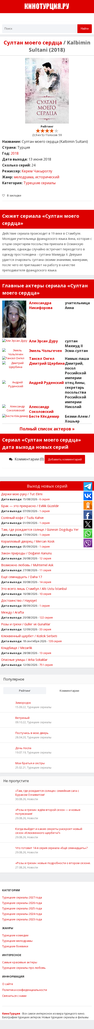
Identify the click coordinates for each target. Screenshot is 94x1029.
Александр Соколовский (41, 409)
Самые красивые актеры (19, 962)
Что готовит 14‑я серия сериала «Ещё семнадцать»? (51, 848)
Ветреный (22, 718)
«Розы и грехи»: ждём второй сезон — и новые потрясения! (47, 812)
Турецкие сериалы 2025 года (22, 908)
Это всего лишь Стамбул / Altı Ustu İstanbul (34, 588)
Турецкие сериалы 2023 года (22, 919)
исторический (47, 177)
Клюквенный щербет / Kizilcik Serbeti (29, 636)
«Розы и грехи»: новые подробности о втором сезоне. (53, 863)
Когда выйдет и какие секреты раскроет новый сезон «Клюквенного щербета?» (48, 831)
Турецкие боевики (15, 946)
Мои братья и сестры (30, 763)
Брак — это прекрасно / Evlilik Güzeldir (30, 506)
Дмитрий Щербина (47, 363)
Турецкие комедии (15, 935)
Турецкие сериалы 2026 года (22, 903)
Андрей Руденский (46, 382)
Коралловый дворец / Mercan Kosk (27, 541)
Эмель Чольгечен (45, 350)
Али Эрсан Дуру (43, 341)
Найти (85, 28)
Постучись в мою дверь (32, 733)
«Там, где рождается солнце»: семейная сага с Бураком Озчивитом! (47, 793)
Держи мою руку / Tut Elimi (21, 494)
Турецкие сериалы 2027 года (22, 897)
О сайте (7, 984)
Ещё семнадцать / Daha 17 (21, 577)
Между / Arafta (12, 612)
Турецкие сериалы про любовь (24, 968)
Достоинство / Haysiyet (19, 600)
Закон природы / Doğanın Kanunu (26, 553)
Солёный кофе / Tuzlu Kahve (22, 517)
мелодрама (23, 177)
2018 (15, 153)
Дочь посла (23, 748)
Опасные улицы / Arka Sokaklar (24, 659)
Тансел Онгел (41, 358)
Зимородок (23, 703)
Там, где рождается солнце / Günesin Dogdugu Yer (40, 529)
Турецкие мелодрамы (17, 941)
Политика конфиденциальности (24, 990)
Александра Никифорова (40, 305)
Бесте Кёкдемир (44, 416)
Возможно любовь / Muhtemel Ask (27, 565)
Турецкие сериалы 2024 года (22, 914)
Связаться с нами (14, 996)
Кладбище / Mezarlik (16, 647)
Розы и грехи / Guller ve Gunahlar (25, 624)
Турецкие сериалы (39, 182)
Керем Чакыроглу (37, 171)
